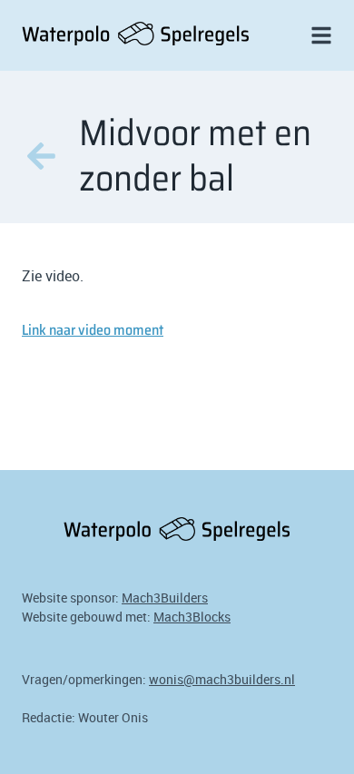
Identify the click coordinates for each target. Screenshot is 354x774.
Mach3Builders (165, 597)
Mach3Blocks (192, 616)
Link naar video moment (92, 329)
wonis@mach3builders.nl (222, 679)
